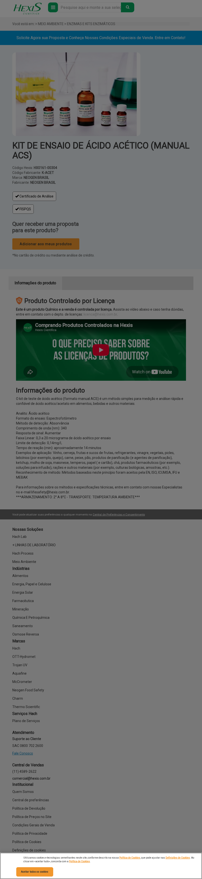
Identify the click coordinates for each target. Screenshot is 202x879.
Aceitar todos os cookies (34, 871)
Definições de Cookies (178, 857)
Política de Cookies (129, 857)
